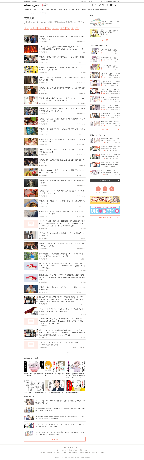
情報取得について (84, 453)
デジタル (41, 28)
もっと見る (54, 439)
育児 (62, 28)
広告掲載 (101, 453)
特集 (73, 9)
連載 (77, 9)
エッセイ (83, 9)
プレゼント (109, 1)
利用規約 (49, 453)
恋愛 (60, 9)
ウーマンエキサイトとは (64, 450)
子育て (82, 1)
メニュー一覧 (116, 1)
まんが (101, 1)
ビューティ (96, 1)
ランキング (66, 9)
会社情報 (42, 453)
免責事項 (94, 453)
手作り (48, 28)
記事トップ (28, 9)
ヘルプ (85, 450)
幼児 (77, 28)
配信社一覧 (103, 9)
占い (105, 1)
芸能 (26, 28)
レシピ (90, 1)
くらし (86, 1)
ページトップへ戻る (105, 217)
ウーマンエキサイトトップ (100, 5)
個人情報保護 (73, 453)
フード (47, 9)
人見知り (55, 28)
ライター (96, 9)
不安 (67, 28)
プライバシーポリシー (61, 453)
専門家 (90, 9)
